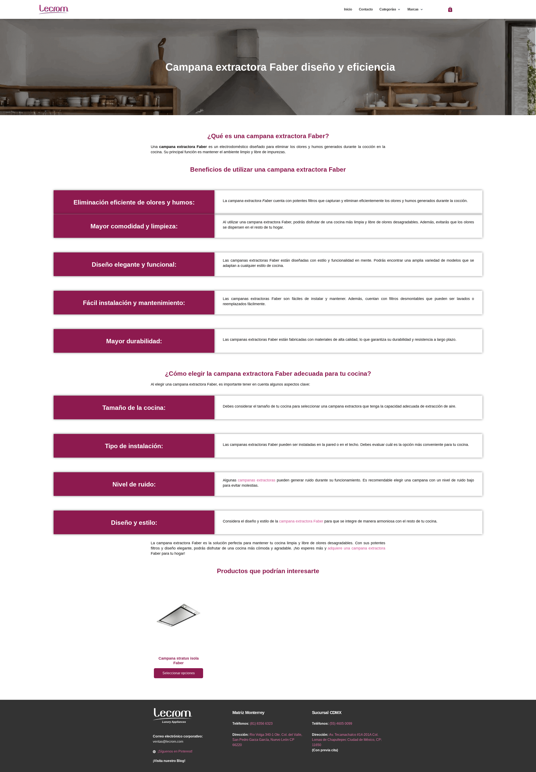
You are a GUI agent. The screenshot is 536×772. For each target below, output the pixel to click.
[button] (390, 9)
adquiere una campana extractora (356, 548)
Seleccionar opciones (178, 673)
